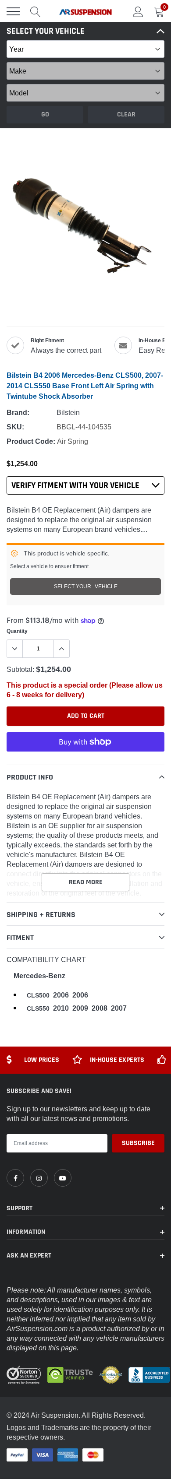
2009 (80, 1008)
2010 (61, 1008)
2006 (61, 995)
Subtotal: (20, 669)
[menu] (13, 11)
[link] (15, 1178)
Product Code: (31, 441)
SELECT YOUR (86, 586)
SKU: (15, 427)
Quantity (17, 631)
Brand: (18, 412)
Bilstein (68, 412)
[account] (138, 11)
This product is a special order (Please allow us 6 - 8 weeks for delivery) (85, 690)
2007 (119, 1008)
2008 (99, 1008)
